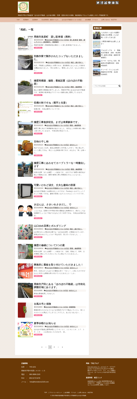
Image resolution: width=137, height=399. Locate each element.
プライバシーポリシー (55, 392)
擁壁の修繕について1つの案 (49, 245)
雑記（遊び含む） (77, 62)
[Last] (62, 347)
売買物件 (26, 19)
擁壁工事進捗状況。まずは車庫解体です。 (57, 122)
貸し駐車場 (74, 40)
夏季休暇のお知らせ (45, 323)
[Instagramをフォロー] (105, 2)
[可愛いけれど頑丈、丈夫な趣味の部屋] (25, 191)
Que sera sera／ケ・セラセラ (97, 367)
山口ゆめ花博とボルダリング (50, 225)
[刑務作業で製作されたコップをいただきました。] (25, 62)
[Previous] (46, 347)
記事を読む (38, 48)
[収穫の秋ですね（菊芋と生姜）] (25, 108)
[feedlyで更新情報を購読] (113, 2)
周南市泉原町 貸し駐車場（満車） (53, 36)
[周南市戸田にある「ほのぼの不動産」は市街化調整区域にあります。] (25, 290)
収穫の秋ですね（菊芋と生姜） (51, 102)
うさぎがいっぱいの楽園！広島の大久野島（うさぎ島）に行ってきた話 (110, 35)
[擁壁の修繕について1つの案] (25, 251)
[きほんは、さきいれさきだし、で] (25, 210)
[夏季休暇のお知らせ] (25, 329)
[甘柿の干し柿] (25, 147)
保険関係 (72, 307)
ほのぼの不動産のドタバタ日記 (72, 19)
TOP (18, 19)
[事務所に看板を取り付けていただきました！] (25, 270)
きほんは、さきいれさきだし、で (52, 204)
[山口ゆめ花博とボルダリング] (25, 232)
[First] (42, 347)
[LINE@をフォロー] (109, 2)
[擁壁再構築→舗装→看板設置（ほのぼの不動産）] (25, 86)
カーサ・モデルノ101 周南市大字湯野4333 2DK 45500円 (111, 63)
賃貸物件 (35, 19)
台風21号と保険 (42, 303)
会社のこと (74, 145)
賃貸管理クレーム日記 (95, 381)
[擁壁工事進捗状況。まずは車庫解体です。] (25, 128)
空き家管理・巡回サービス (50, 19)
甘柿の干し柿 (41, 141)
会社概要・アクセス (91, 19)
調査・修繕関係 (76, 87)
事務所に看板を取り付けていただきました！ (58, 264)
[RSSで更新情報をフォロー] (117, 2)
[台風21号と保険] (25, 310)
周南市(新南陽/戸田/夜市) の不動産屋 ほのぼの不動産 (70, 395)
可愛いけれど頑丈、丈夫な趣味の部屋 (54, 185)
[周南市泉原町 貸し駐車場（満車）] (25, 43)
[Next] (58, 347)
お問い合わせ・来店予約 (109, 19)
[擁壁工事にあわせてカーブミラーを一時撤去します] (25, 169)
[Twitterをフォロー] (98, 2)
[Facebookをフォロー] (101, 2)
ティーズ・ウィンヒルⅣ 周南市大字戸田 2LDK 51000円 (110, 72)
